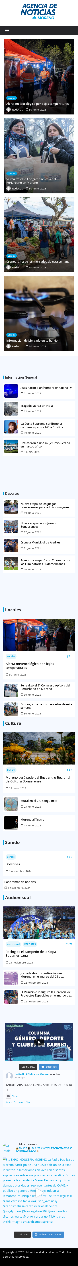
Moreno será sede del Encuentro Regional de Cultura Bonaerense (38, 779)
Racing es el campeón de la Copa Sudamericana (31, 954)
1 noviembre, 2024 (20, 871)
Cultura (11, 770)
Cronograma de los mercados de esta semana (46, 706)
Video (15, 1096)
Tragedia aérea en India (36, 405)
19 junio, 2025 (32, 513)
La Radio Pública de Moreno (32, 1074)
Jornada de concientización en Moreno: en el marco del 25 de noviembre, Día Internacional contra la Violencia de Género (46, 975)
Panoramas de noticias (20, 882)
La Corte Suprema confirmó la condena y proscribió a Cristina (41, 425)
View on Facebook (14, 1102)
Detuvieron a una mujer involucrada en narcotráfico (45, 444)
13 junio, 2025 (32, 825)
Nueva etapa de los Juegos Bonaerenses (38, 525)
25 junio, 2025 (17, 788)
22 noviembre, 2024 (36, 982)
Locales (11, 656)
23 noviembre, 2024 (21, 962)
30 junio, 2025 (17, 674)
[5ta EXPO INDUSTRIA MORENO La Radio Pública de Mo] (39, 1193)
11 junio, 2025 (32, 548)
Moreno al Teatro (32, 819)
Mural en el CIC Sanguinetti (39, 801)
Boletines (13, 864)
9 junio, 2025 (32, 452)
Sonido (11, 856)
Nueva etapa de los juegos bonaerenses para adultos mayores (44, 505)
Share (29, 1102)
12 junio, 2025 (32, 411)
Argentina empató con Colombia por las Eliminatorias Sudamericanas (45, 562)
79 (70, 944)
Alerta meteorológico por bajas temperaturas (30, 666)
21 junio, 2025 (32, 393)
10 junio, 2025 (32, 432)
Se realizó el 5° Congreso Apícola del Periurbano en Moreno (45, 687)
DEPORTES (30, 944)
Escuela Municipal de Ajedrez (40, 542)
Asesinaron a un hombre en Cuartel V (46, 388)
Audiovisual (13, 944)
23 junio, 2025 (32, 806)
